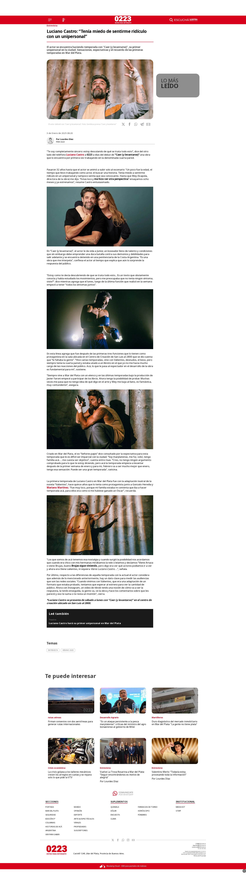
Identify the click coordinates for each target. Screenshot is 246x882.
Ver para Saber (52, 834)
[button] (136, 124)
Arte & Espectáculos (84, 818)
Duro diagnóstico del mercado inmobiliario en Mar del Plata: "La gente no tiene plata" (174, 723)
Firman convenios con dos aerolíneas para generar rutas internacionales (70, 723)
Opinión (78, 810)
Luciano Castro (75, 154)
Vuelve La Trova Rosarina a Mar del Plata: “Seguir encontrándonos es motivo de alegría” (122, 774)
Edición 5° (50, 818)
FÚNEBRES (142, 814)
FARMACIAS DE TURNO (147, 807)
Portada (49, 807)
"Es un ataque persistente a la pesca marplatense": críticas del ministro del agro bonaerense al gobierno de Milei (123, 724)
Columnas (50, 822)
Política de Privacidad (200, 856)
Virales (77, 822)
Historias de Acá (53, 826)
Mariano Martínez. (58, 487)
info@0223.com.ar (200, 843)
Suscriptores (81, 830)
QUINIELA (115, 807)
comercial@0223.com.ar (199, 847)
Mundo (77, 807)
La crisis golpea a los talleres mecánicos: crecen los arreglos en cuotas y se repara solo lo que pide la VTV (70, 774)
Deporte (78, 814)
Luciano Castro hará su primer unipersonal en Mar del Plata (85, 623)
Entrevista (52, 25)
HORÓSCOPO (143, 810)
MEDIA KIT (180, 807)
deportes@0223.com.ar (199, 845)
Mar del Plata (52, 810)
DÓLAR (113, 810)
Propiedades (80, 826)
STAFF (178, 810)
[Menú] (50, 20)
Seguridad (50, 814)
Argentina (50, 830)
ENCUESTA (115, 814)
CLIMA (113, 818)
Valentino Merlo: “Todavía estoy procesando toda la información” (169, 773)
